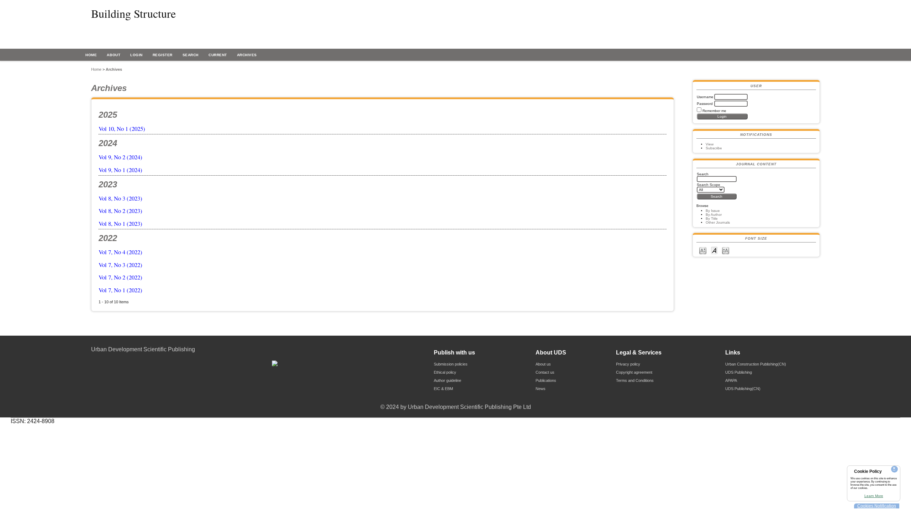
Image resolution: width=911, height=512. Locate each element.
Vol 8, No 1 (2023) (120, 223)
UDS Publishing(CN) (742, 388)
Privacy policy (628, 364)
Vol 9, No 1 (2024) (120, 170)
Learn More (873, 496)
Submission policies (451, 364)
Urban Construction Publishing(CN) (755, 364)
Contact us (545, 372)
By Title (712, 218)
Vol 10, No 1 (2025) (122, 128)
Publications (546, 380)
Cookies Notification (876, 505)
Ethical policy (445, 372)
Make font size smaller (702, 250)
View (709, 144)
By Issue (713, 211)
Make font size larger (725, 250)
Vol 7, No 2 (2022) (120, 277)
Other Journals (718, 222)
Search (191, 55)
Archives (247, 55)
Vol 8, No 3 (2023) (120, 198)
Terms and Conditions (635, 380)
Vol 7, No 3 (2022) (120, 265)
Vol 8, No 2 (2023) (120, 211)
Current (218, 55)
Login (136, 55)
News (541, 388)
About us (543, 364)
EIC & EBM (443, 388)
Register (163, 55)
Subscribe (714, 148)
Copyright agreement (634, 372)
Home (91, 55)
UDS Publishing (738, 372)
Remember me (714, 111)
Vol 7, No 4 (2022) (120, 252)
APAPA (731, 380)
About (113, 55)
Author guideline (447, 380)
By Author (714, 215)
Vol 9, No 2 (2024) (120, 157)
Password (705, 104)
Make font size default (714, 250)
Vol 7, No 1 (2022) (120, 290)
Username (705, 97)
